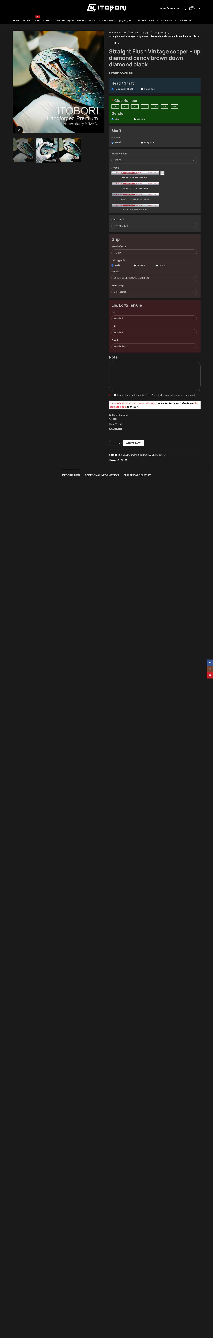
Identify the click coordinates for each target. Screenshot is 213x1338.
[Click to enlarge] (19, 130)
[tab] (71, 474)
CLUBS (122, 32)
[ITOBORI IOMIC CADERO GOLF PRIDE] (154, 252)
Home (112, 32)
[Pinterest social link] (126, 460)
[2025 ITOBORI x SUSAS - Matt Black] (154, 278)
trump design (160, 32)
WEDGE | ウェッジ (139, 32)
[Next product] (118, 43)
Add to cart (133, 443)
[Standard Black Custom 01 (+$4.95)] (154, 346)
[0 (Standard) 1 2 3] (154, 292)
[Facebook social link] (118, 460)
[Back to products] (115, 43)
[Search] (184, 8)
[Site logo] (106, 8)
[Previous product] (111, 43)
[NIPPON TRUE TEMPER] (154, 160)
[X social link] (122, 460)
